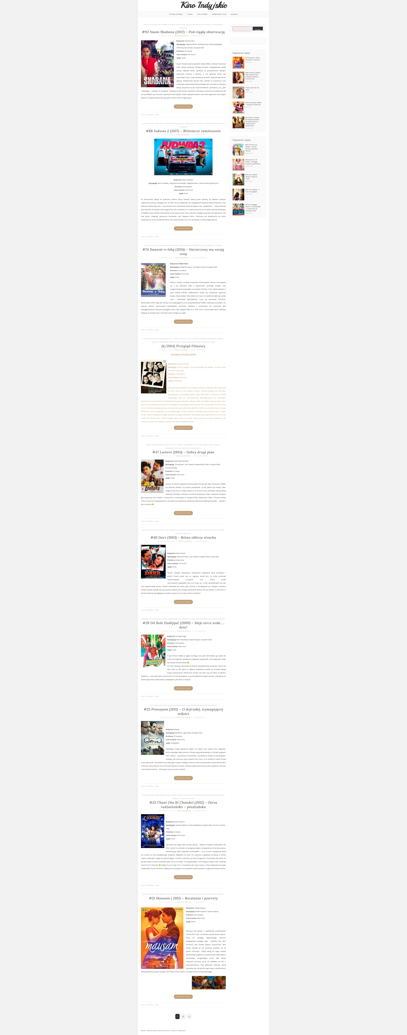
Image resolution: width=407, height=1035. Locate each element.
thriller (183, 28)
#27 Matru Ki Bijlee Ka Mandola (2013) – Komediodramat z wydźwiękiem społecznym (252, 122)
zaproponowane (183, 533)
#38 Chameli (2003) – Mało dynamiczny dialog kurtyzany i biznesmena (253, 76)
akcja (151, 24)
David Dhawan (166, 123)
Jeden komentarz (199, 258)
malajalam (202, 705)
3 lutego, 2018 (166, 135)
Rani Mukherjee (202, 619)
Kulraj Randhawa (208, 339)
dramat (163, 894)
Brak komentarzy (198, 36)
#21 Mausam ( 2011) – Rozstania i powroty (183, 898)
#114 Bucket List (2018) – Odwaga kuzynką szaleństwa (252, 162)
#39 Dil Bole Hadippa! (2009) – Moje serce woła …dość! (183, 625)
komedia (200, 123)
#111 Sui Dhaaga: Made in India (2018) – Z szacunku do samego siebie (252, 208)
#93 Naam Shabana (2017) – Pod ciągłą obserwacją (183, 32)
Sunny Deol (195, 448)
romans (186, 448)
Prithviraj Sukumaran (212, 24)
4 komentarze (200, 631)
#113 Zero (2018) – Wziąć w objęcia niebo (251, 177)
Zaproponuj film (219, 14)
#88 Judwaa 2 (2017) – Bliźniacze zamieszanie (183, 131)
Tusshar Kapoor (187, 798)
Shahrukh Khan (208, 342)
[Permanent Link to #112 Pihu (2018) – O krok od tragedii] (238, 194)
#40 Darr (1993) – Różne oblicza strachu (183, 537)
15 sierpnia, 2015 (165, 258)
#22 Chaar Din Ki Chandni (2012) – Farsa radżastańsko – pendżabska (183, 804)
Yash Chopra (218, 530)
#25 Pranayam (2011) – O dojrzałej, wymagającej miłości (183, 711)
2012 (144, 795)
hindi (183, 24)
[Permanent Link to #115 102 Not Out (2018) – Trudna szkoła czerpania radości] (238, 149)
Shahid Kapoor (218, 619)
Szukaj (257, 29)
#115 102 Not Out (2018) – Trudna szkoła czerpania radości (251, 148)
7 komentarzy (200, 811)
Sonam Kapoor (217, 894)
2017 (146, 24)
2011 (151, 705)
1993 (148, 445)
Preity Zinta (175, 342)
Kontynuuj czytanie (183, 106)
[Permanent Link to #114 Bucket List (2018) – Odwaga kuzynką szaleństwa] (238, 164)
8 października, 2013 (167, 541)
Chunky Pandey (177, 445)
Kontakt (234, 14)
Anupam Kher (174, 24)
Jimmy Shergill (180, 339)
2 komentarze (199, 135)
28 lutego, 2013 (167, 717)
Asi (171, 339)
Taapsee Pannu (211, 123)
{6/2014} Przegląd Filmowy (183, 346)
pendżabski (163, 342)
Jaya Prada (191, 705)
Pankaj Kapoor (180, 894)
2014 (146, 245)
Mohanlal (212, 705)
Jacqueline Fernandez (184, 123)
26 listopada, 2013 (165, 456)
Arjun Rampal (162, 339)
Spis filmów (202, 14)
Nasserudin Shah (174, 448)
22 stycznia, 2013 (166, 811)
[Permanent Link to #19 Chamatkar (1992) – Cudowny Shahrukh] (238, 107)
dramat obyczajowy (176, 705)
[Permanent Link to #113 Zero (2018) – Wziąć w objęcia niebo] (238, 179)
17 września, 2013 (166, 631)
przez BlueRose (181, 36)
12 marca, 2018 (165, 36)
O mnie (190, 14)
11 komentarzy (200, 902)
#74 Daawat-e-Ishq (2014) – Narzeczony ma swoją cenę (183, 251)
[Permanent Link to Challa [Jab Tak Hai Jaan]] (238, 92)
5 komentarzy (201, 541)
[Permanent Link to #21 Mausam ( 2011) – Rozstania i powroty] (238, 62)
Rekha (184, 342)
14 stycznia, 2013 (166, 902)
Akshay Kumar (160, 24)
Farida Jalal (165, 795)
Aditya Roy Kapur (157, 245)
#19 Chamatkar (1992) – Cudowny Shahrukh (253, 104)
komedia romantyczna (194, 245)
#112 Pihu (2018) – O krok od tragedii (252, 191)
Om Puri (207, 795)
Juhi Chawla (193, 339)
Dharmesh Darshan (193, 445)
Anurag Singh (161, 619)
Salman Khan (194, 342)
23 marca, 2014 (165, 350)
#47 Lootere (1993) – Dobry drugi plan (183, 452)
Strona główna (176, 14)
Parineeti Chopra (214, 245)
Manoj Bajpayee (193, 24)
